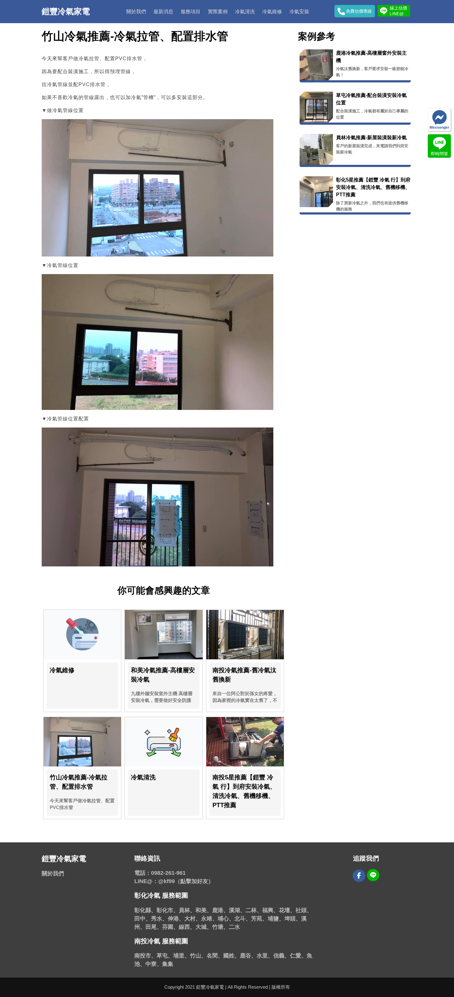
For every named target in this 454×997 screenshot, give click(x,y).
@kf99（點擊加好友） (186, 881)
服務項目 (190, 11)
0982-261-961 (168, 873)
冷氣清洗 (245, 11)
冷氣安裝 (299, 11)
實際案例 (218, 11)
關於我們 (136, 11)
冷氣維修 (272, 11)
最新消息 (163, 11)
